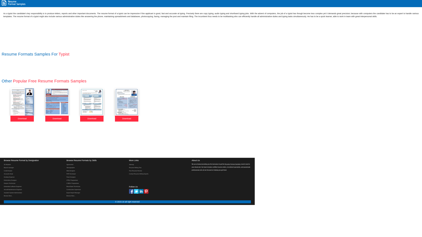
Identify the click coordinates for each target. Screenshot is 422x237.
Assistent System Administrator (13, 193)
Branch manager (9, 167)
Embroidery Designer (10, 180)
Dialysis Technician (9, 183)
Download (22, 119)
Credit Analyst (8, 171)
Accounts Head (8, 174)
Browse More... (8, 196)
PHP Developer (71, 174)
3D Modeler (7, 164)
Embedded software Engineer (13, 186)
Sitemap (131, 164)
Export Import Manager (73, 193)
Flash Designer (71, 177)
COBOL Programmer (72, 183)
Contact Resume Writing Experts (138, 174)
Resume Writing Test (135, 167)
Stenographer (70, 167)
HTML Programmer (72, 180)
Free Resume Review (135, 171)
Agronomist (69, 164)
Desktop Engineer (9, 177)
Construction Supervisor (73, 189)
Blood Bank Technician (73, 186)
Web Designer (70, 171)
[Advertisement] (393, 3)
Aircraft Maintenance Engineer (13, 189)
